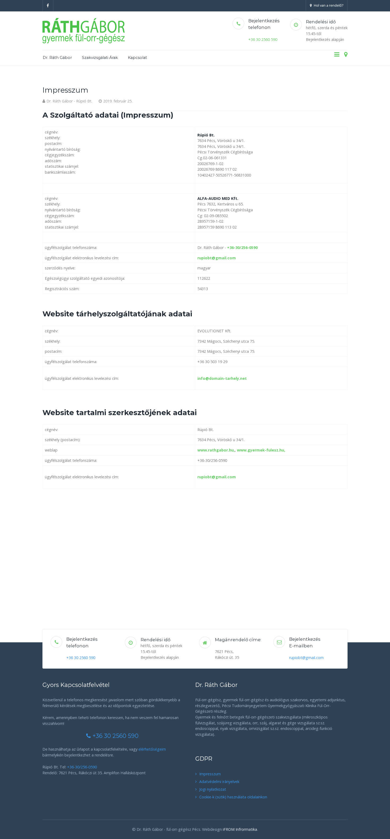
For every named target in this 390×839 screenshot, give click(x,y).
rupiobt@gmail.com (216, 257)
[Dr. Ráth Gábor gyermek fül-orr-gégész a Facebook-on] (47, 5)
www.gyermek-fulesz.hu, (261, 450)
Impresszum (210, 773)
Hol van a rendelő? (328, 5)
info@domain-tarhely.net (222, 378)
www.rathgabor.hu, (216, 450)
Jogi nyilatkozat (212, 789)
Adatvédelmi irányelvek (219, 781)
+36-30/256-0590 (242, 247)
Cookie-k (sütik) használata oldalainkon (233, 796)
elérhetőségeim (152, 749)
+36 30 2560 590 (262, 39)
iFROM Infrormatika (240, 829)
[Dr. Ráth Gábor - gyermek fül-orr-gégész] (83, 30)
